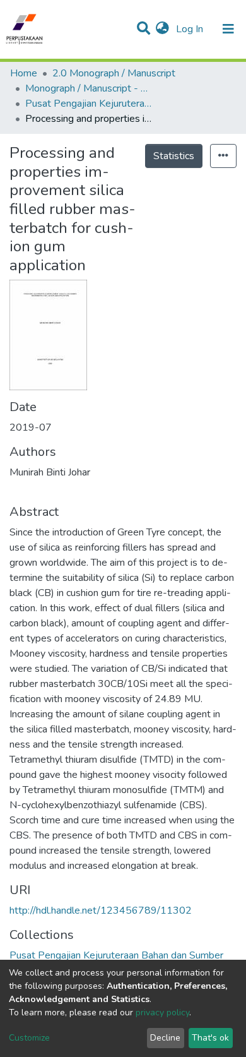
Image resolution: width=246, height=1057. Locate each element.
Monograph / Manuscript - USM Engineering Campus (88, 88)
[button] (162, 29)
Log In (191, 29)
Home (23, 73)
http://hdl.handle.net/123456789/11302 (100, 910)
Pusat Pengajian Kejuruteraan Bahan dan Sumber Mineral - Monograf (88, 103)
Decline (165, 1038)
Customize (29, 1038)
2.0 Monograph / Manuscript (113, 73)
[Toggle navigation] (228, 29)
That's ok (210, 1038)
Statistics (173, 156)
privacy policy (162, 1012)
